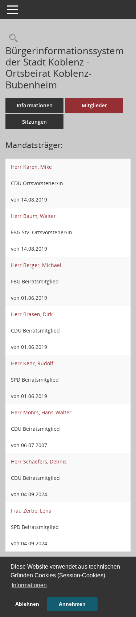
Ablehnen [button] (27, 604)
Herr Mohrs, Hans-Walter (41, 412)
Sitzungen (34, 121)
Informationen (35, 105)
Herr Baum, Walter (33, 215)
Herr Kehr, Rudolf (32, 363)
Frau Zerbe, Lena (31, 510)
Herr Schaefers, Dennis (39, 461)
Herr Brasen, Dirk (32, 314)
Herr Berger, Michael (36, 265)
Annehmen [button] (72, 604)
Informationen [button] (29, 585)
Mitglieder (94, 105)
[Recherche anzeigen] (11, 38)
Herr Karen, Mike (31, 166)
